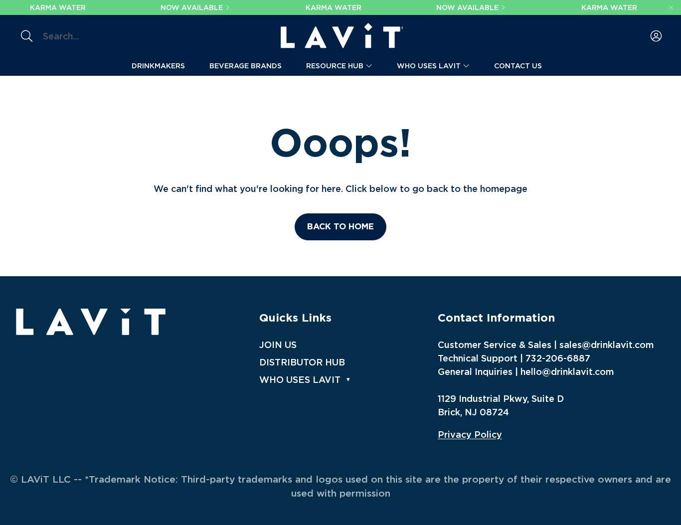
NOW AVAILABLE (192, 7)
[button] (94, 36)
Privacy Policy (470, 434)
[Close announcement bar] (671, 7)
